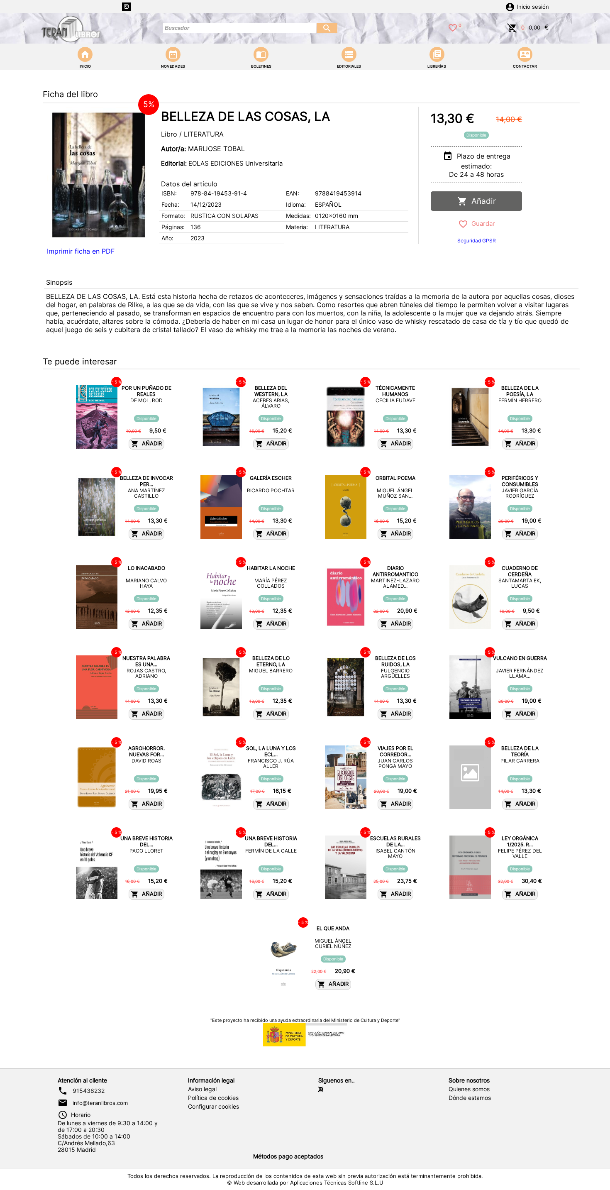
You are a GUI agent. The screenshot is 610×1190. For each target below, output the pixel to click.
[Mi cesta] (512, 27)
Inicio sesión (533, 7)
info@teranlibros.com (100, 1103)
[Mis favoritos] (453, 27)
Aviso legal (202, 1089)
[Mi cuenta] (510, 6)
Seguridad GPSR (476, 240)
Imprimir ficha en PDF (81, 251)
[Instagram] (126, 6)
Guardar (481, 223)
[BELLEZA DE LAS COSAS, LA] (99, 175)
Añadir (481, 201)
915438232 (89, 1090)
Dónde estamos (470, 1098)
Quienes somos (469, 1089)
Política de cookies (213, 1098)
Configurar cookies (213, 1106)
